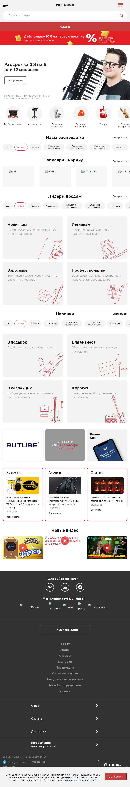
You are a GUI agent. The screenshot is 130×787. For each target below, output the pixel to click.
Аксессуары (51, 206)
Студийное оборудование (76, 147)
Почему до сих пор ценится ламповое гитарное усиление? (107, 499)
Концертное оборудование (53, 147)
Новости (65, 644)
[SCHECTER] (91, 176)
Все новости (13, 517)
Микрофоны (120, 147)
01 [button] (124, 65)
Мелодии (65, 661)
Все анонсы (55, 513)
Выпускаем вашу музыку (65, 679)
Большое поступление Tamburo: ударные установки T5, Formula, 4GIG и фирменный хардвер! (22, 502)
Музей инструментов (65, 685)
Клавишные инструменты (100, 147)
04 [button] (124, 79)
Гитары (35, 147)
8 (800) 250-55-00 (36, 756)
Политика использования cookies (76, 780)
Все (7, 147)
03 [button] (124, 74)
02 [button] (124, 70)
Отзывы (65, 655)
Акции (65, 650)
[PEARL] (55, 176)
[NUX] (18, 176)
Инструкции (65, 667)
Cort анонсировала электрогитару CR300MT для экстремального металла (64, 501)
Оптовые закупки (65, 673)
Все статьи (96, 510)
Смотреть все (120, 137)
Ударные (21, 147)
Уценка (65, 691)
